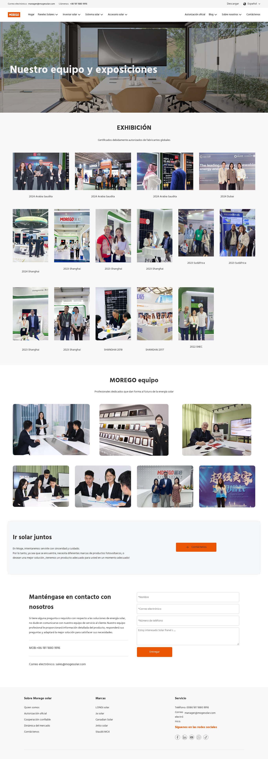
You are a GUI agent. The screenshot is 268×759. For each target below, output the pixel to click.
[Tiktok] (205, 737)
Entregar (154, 652)
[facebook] (177, 737)
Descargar (233, 4)
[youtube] (191, 737)
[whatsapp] (198, 737)
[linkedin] (184, 737)
